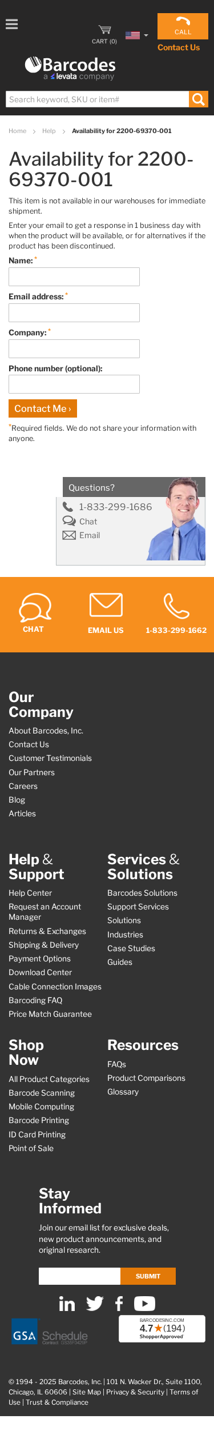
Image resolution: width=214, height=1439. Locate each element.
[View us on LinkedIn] (67, 1308)
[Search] (198, 99)
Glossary (123, 1091)
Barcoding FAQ (35, 1000)
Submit (148, 1276)
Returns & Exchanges (47, 931)
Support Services (138, 906)
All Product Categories (49, 1079)
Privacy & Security (135, 1392)
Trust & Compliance (57, 1402)
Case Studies (131, 948)
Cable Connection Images (55, 986)
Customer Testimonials (50, 758)
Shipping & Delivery (44, 944)
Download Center (40, 972)
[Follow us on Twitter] (95, 1308)
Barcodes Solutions (142, 892)
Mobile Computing (41, 1106)
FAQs (116, 1064)
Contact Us (179, 47)
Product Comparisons (146, 1078)
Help (49, 131)
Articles (22, 813)
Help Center (30, 892)
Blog (17, 799)
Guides (119, 962)
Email (89, 535)
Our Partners (32, 772)
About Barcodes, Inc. (46, 730)
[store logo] (70, 69)
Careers (23, 786)
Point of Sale (31, 1148)
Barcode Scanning (42, 1092)
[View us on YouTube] (144, 1308)
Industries (125, 934)
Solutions (124, 920)
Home (18, 131)
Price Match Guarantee (50, 1014)
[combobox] (106, 99)
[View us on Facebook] (119, 1308)
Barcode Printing (39, 1120)
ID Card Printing (37, 1134)
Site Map (86, 1392)
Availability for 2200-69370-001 (122, 131)
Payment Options (40, 958)
